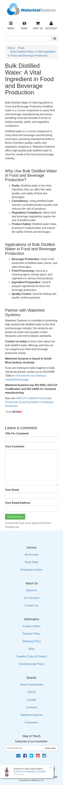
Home (11, 48)
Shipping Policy (31, 641)
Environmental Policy (31, 664)
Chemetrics (31, 722)
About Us (31, 590)
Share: (9, 412)
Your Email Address (17, 502)
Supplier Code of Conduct (31, 656)
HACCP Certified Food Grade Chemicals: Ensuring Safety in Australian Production (29, 402)
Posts (21, 48)
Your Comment (14, 446)
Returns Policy (31, 633)
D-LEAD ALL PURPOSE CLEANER (29, 771)
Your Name (12, 489)
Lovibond (31, 707)
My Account (31, 554)
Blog (31, 648)
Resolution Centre (31, 569)
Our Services (31, 597)
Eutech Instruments (31, 684)
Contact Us (31, 605)
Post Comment (15, 516)
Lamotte (31, 699)
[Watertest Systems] (31, 8)
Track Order (31, 562)
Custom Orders (31, 626)
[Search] (54, 38)
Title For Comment (17, 433)
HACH (31, 692)
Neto (42, 780)
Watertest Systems (31, 714)
